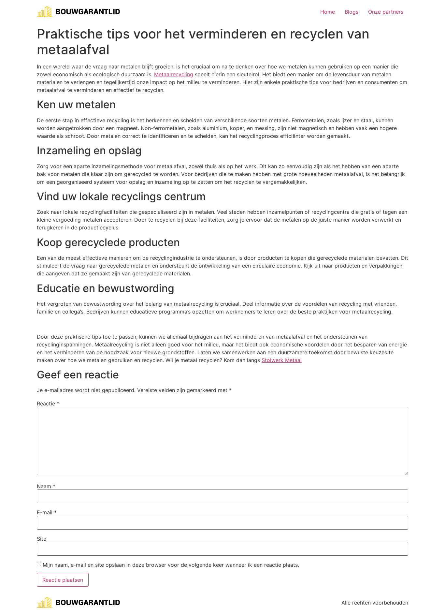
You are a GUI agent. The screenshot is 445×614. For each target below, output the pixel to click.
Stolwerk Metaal (282, 360)
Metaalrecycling (173, 74)
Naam (46, 486)
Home (327, 11)
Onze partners (385, 11)
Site (41, 538)
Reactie (48, 403)
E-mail (47, 512)
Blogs (351, 11)
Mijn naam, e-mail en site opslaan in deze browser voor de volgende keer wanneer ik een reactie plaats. (171, 564)
